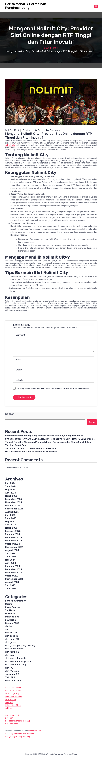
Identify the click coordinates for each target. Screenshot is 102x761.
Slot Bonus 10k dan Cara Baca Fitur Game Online (30, 448)
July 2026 (10, 483)
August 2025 (12, 512)
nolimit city (10, 145)
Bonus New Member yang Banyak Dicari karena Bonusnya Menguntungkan (44, 435)
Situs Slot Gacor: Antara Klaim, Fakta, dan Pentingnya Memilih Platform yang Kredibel (50, 439)
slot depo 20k (12, 639)
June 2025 (10, 518)
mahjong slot (12, 616)
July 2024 (10, 553)
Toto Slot (10, 677)
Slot (54, 48)
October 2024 (12, 544)
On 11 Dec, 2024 (12, 130)
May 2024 (10, 560)
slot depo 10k (12, 636)
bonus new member (15, 601)
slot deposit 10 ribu (13, 688)
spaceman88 (12, 674)
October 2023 (12, 576)
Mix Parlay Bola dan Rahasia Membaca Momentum (31, 451)
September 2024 (14, 547)
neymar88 (10, 620)
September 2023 (14, 579)
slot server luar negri (16, 664)
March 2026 (11, 496)
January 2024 (12, 566)
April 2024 (10, 563)
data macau (10, 699)
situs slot (9, 718)
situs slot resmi (11, 724)
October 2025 (12, 505)
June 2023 (10, 588)
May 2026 (10, 489)
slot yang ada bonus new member (19, 734)
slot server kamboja (15, 658)
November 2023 (13, 572)
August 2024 (12, 550)
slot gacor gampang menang (20, 645)
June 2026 (10, 486)
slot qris (9, 655)
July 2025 (10, 515)
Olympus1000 (12, 623)
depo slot (9, 702)
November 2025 (13, 502)
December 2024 (13, 537)
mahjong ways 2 (12, 715)
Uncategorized (13, 680)
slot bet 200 (11, 632)
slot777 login (12, 671)
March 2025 (11, 528)
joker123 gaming (12, 693)
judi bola (8, 708)
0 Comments (54, 130)
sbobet (9, 626)
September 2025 (14, 508)
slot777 (9, 668)
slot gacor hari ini (14, 648)
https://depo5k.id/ (13, 705)
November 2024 (13, 540)
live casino (10, 613)
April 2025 (10, 524)
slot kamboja (12, 652)
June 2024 (10, 556)
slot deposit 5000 (13, 690)
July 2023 (10, 585)
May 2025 (10, 521)
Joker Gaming (12, 607)
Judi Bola (10, 610)
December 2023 (13, 569)
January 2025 (12, 534)
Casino (8, 604)
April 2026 (10, 493)
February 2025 (13, 531)
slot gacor (10, 642)
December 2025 (13, 499)
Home (45, 48)
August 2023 (12, 582)
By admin (27, 130)
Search (9, 414)
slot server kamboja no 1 (18, 661)
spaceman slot (34, 731)
